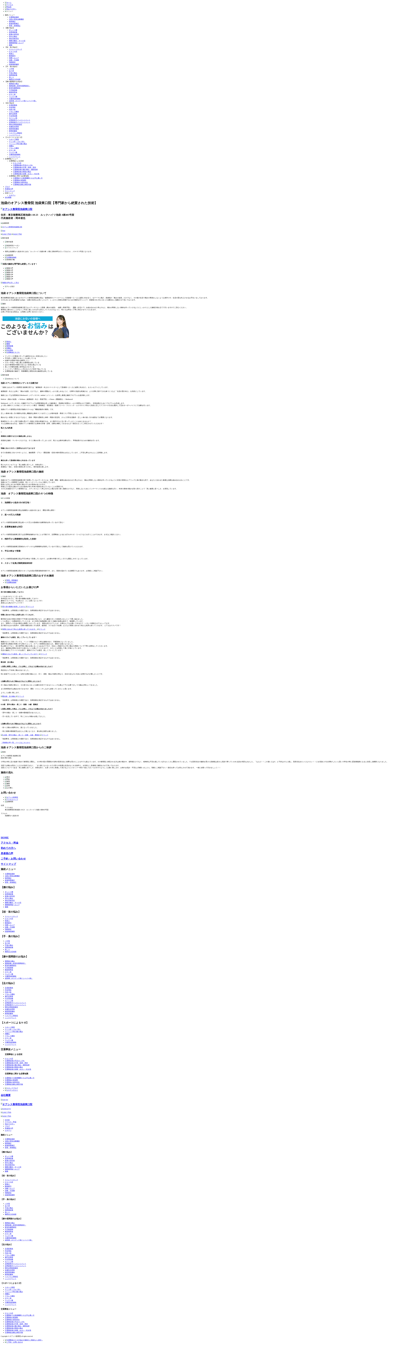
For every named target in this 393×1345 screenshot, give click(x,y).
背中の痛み (13, 36)
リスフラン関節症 (15, 133)
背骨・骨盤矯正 (14, 26)
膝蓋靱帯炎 (13, 92)
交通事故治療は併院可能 (22, 184)
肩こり (11, 77)
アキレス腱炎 (14, 111)
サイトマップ (10, 191)
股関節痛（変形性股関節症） (19, 86)
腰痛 (10, 45)
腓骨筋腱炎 (13, 131)
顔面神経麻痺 (14, 64)
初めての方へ (8, 848)
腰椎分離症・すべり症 (17, 41)
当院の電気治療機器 (16, 19)
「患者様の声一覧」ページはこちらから (15, 742)
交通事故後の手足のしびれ (23, 165)
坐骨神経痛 (13, 32)
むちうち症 (13, 51)
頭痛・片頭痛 (14, 60)
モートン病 (13, 118)
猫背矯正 (12, 21)
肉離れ (11, 146)
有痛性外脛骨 (14, 126)
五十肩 (11, 71)
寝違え (11, 53)
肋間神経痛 (13, 75)
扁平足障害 (13, 114)
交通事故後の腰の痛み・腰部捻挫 (25, 169)
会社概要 (8, 197)
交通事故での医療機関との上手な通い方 (28, 178)
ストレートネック (15, 49)
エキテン (12, 195)
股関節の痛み (14, 84)
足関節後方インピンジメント (19, 122)
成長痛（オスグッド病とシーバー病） (23, 101)
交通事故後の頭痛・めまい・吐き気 (26, 174)
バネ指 (11, 68)
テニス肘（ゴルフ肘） (17, 141)
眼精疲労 (12, 56)
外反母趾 (12, 107)
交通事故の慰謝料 (19, 180)
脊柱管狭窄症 (14, 38)
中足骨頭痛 (13, 116)
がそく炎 (12, 94)
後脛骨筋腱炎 (14, 129)
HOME (5, 837)
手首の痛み (13, 73)
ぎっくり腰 (13, 30)
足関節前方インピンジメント (19, 120)
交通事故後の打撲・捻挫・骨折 (24, 167)
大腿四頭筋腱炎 (14, 99)
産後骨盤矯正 (14, 23)
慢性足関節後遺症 (15, 124)
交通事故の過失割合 (20, 182)
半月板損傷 (13, 90)
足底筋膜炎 (13, 105)
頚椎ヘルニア (14, 58)
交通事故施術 (14, 17)
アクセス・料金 (9, 842)
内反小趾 (12, 109)
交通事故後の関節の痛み (22, 172)
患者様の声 (9, 189)
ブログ (7, 187)
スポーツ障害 (14, 139)
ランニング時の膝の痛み (18, 144)
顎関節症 (12, 62)
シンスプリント (14, 135)
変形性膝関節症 (14, 88)
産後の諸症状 (14, 34)
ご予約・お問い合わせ (13, 858)
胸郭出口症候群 (14, 79)
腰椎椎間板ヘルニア (16, 43)
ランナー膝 (13, 96)
